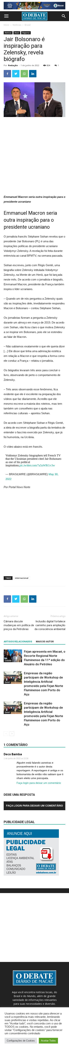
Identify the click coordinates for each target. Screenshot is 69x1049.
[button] (64, 16)
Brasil (28, 24)
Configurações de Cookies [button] (21, 1040)
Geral (7, 682)
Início (6, 24)
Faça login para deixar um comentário (39, 782)
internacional (21, 578)
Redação (13, 65)
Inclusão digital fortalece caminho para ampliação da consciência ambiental (50, 625)
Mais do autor (45, 641)
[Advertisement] (34, 156)
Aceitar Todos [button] (48, 1040)
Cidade (8, 660)
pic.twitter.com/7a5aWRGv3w (37, 465)
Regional (26, 32)
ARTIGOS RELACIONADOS (18, 641)
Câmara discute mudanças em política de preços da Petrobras (19, 625)
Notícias (17, 24)
